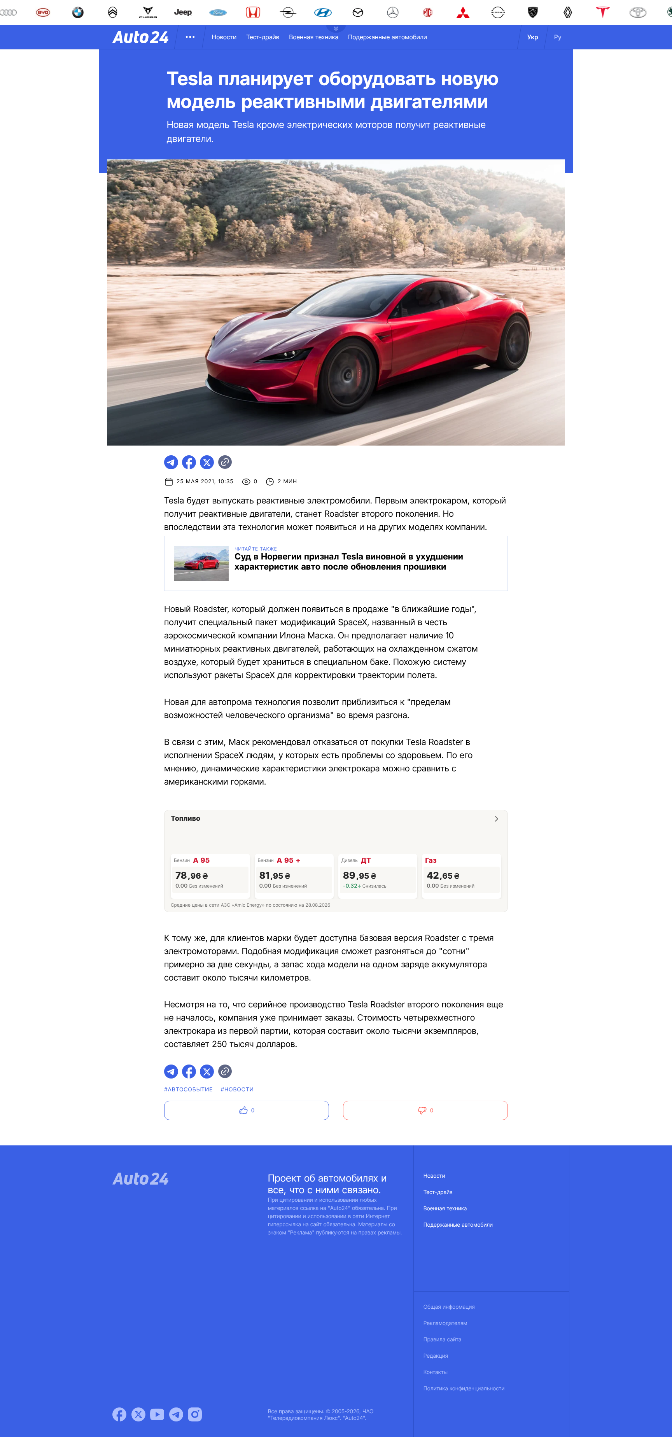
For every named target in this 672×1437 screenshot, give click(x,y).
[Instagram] (195, 1414)
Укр (532, 37)
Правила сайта (443, 1339)
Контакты (436, 1372)
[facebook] (189, 462)
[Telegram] (176, 1414)
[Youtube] (157, 1414)
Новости (224, 37)
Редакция (436, 1356)
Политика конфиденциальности (464, 1388)
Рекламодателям (445, 1323)
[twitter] (207, 462)
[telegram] (171, 462)
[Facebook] (119, 1414)
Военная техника (313, 37)
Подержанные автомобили (387, 37)
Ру (558, 37)
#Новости (237, 1089)
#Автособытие (188, 1089)
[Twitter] (138, 1414)
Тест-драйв (262, 37)
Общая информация (449, 1307)
